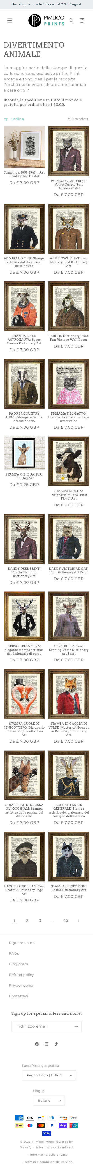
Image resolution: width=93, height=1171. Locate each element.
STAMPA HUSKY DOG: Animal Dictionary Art (68, 888)
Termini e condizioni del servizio (49, 1162)
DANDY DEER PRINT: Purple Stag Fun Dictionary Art (24, 572)
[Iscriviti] (76, 1026)
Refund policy (21, 975)
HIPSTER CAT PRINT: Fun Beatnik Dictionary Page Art (24, 890)
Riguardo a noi (22, 943)
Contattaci (18, 996)
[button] (9, 20)
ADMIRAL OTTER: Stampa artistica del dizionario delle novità (24, 262)
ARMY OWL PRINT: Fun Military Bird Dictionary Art (69, 262)
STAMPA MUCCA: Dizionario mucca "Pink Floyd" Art (69, 494)
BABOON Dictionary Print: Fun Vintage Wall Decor (68, 337)
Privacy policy (21, 985)
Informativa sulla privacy (48, 1154)
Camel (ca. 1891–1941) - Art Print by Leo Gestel (24, 174)
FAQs (14, 953)
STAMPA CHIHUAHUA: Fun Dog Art (24, 476)
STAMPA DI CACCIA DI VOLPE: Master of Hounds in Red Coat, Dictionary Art (69, 729)
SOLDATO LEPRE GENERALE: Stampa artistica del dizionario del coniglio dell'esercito (69, 810)
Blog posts (18, 964)
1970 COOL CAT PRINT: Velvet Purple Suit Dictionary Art (69, 184)
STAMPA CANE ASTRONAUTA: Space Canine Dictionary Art (24, 339)
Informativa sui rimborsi (54, 1147)
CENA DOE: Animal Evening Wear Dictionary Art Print (69, 650)
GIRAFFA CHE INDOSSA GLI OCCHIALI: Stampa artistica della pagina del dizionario (24, 810)
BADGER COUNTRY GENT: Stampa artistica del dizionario (24, 417)
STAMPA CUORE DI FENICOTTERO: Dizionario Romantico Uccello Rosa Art (24, 729)
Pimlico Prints (43, 1141)
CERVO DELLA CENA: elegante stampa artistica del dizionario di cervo (24, 650)
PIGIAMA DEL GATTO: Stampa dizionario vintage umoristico (68, 417)
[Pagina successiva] (78, 921)
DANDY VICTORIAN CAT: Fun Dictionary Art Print (68, 570)
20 (65, 921)
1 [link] (14, 921)
